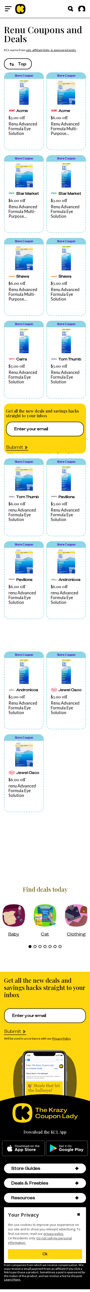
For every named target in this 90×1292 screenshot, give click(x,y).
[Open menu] (8, 8)
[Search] (70, 9)
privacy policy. (54, 1234)
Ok (45, 1254)
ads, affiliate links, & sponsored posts (51, 50)
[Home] (20, 8)
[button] (24, 111)
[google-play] (67, 1148)
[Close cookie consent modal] (78, 1215)
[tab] (30, 946)
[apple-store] (23, 1148)
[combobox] (17, 64)
